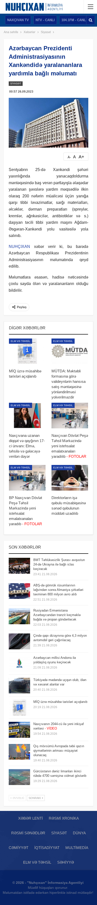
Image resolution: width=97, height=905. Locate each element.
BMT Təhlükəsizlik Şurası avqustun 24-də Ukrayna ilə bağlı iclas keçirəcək (59, 564)
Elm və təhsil (20, 341)
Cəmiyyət (18, 848)
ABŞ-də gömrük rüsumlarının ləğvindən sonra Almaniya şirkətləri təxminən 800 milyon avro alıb (58, 589)
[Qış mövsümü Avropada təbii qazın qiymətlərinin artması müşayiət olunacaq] (19, 752)
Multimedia (76, 848)
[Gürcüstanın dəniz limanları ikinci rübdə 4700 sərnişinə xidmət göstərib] (19, 777)
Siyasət (15, 83)
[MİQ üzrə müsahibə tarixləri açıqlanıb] (27, 351)
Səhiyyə (65, 862)
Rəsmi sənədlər (28, 833)
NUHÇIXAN (19, 246)
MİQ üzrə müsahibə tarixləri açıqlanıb (60, 702)
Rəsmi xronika (64, 818)
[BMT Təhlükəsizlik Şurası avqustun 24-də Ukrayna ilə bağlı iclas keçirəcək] (19, 566)
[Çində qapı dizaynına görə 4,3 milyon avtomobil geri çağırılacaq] (19, 641)
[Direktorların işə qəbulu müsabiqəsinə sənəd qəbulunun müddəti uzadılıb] (69, 478)
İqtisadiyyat (46, 848)
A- (69, 157)
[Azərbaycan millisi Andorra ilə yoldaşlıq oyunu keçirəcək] (19, 664)
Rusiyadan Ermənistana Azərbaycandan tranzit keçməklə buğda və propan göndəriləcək (57, 615)
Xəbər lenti (30, 818)
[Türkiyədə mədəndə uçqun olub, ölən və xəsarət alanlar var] (19, 686)
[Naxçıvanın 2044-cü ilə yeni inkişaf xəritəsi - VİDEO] (19, 730)
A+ (81, 156)
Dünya (79, 833)
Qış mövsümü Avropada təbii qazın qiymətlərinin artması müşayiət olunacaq (58, 750)
